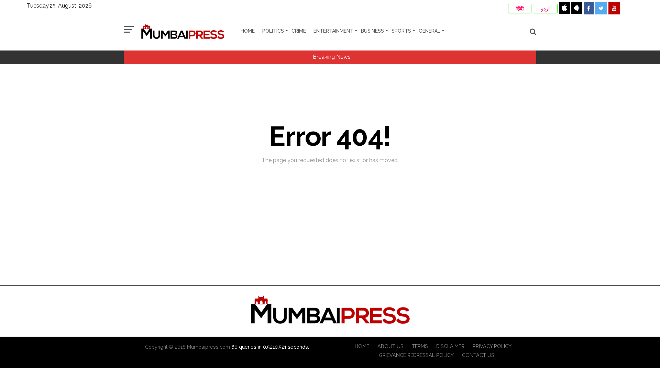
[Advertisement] (330, 269)
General (429, 31)
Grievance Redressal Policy (416, 355)
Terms (420, 346)
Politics (273, 31)
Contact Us (478, 355)
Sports (401, 31)
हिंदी (520, 8)
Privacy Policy (492, 346)
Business (372, 31)
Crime (299, 31)
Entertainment (333, 31)
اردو (545, 8)
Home (248, 31)
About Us (390, 346)
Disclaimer (450, 346)
